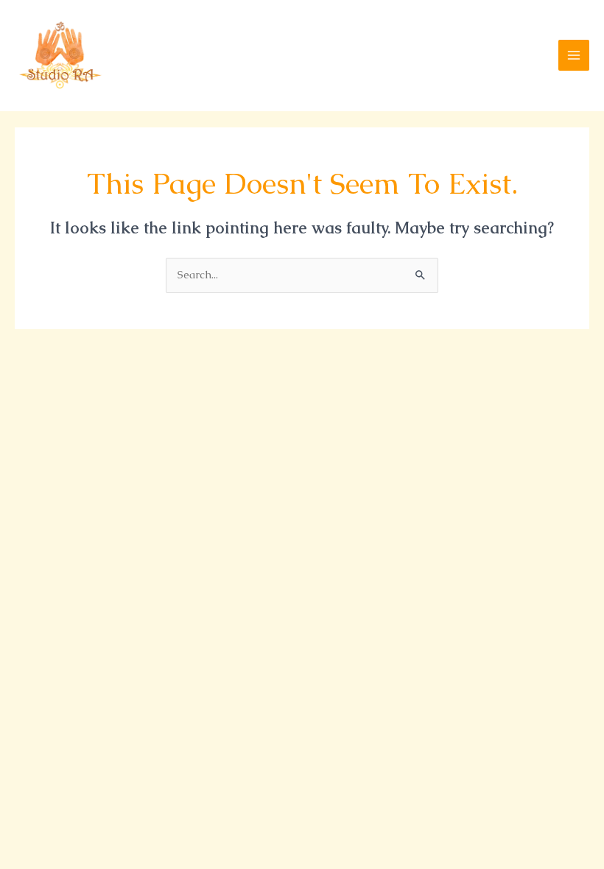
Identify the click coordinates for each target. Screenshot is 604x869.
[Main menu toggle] (573, 55)
